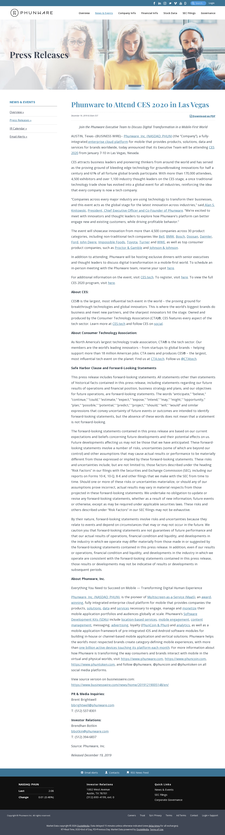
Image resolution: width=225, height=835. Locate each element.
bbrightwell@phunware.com (92, 705)
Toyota (132, 242)
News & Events (104, 13)
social (158, 324)
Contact (194, 815)
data (106, 608)
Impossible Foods (111, 242)
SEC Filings (189, 13)
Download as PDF (203, 116)
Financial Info (149, 13)
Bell (161, 236)
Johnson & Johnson (164, 248)
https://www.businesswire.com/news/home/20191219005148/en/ (120, 685)
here (170, 268)
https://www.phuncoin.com (185, 659)
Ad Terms (181, 815)
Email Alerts (17, 136)
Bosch (180, 236)
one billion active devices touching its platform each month (124, 647)
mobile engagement (174, 619)
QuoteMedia (83, 825)
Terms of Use (156, 829)
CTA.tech (157, 359)
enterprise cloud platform (107, 142)
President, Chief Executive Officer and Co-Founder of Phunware (135, 210)
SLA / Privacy (155, 815)
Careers (132, 815)
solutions (94, 608)
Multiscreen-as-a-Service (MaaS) (171, 597)
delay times (154, 825)
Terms (169, 815)
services (123, 608)
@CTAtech (189, 359)
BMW (170, 236)
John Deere (88, 242)
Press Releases (19, 120)
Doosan (192, 236)
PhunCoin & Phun (155, 625)
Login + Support (210, 815)
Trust (142, 815)
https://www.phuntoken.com (93, 664)
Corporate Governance (168, 799)
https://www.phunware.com (142, 659)
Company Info (127, 13)
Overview (84, 13)
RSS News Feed (140, 772)
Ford (74, 242)
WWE (161, 242)
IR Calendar (17, 128)
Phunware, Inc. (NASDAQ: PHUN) (148, 136)
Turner (144, 242)
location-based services (139, 619)
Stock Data (170, 13)
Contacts (114, 772)
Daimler (206, 236)
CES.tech (147, 277)
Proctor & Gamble (128, 248)
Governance (208, 13)
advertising (119, 625)
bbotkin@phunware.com (90, 731)
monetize (189, 608)
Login (211, 3)
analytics (183, 625)
